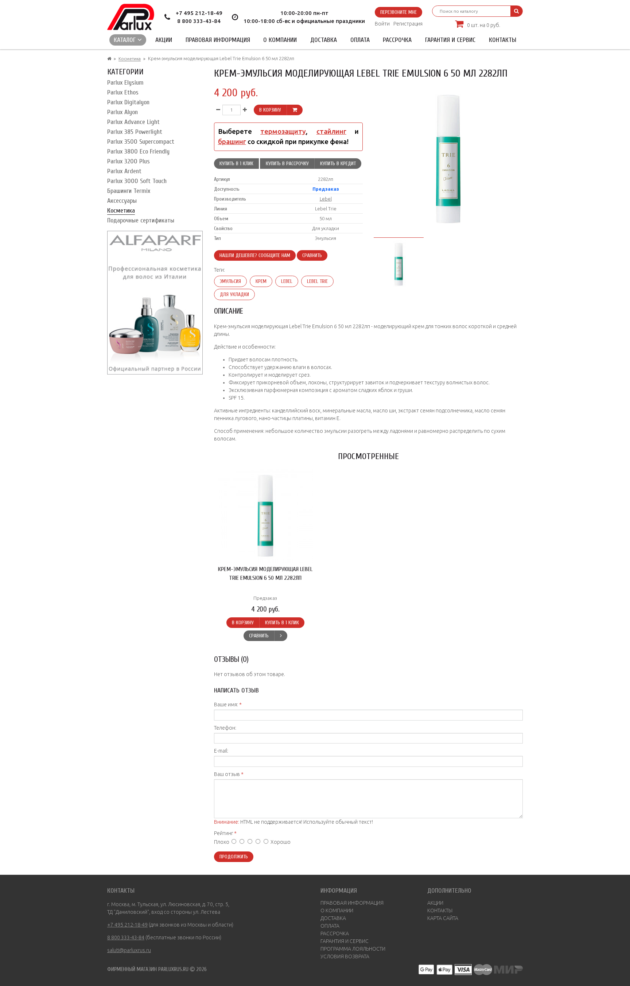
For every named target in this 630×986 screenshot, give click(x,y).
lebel (286, 281)
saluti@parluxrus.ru (129, 950)
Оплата (360, 40)
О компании (280, 40)
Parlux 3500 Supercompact (140, 141)
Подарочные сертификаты (140, 220)
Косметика (129, 58)
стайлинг (331, 131)
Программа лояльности (352, 949)
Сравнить (312, 255)
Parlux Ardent (124, 171)
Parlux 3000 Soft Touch (137, 181)
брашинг (232, 141)
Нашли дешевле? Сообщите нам (254, 255)
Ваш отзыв (227, 774)
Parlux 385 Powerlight (134, 132)
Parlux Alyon (122, 112)
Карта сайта (442, 918)
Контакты (502, 40)
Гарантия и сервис (450, 40)
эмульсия (230, 281)
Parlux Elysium (125, 82)
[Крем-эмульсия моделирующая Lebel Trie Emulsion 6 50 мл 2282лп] (398, 263)
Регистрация (408, 24)
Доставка (323, 40)
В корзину (270, 110)
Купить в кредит (338, 163)
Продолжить (233, 857)
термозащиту (283, 131)
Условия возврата (344, 956)
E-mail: (221, 751)
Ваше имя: (226, 704)
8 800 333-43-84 (199, 21)
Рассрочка (397, 40)
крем (261, 281)
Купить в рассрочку (287, 163)
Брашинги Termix (128, 191)
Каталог (125, 40)
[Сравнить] (280, 635)
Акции (163, 40)
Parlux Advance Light (133, 122)
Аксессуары (122, 201)
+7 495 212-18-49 (199, 13)
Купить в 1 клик (236, 163)
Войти (382, 24)
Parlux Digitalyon (128, 102)
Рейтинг (223, 833)
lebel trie (317, 281)
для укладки (234, 294)
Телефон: (225, 728)
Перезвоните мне (398, 12)
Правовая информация (218, 40)
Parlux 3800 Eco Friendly (138, 151)
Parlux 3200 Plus (128, 161)
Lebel (326, 198)
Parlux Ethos (123, 92)
